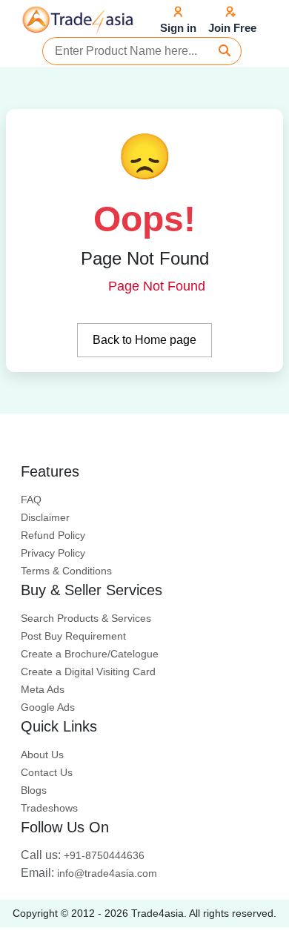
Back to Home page (144, 340)
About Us (42, 754)
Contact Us (47, 772)
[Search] (224, 51)
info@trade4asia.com (89, 873)
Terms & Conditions (66, 571)
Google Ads (48, 707)
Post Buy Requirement (73, 636)
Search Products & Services (86, 618)
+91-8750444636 (82, 855)
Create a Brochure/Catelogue (90, 654)
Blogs (34, 790)
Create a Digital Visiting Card (88, 671)
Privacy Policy (53, 553)
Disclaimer (45, 517)
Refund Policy (53, 535)
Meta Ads (42, 689)
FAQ (31, 499)
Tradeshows (49, 808)
